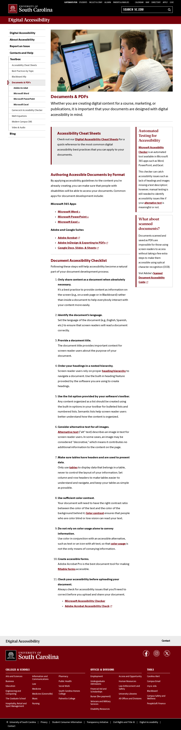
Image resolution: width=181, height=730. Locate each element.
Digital (29, 20)
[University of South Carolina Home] (30, 9)
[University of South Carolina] (32, 655)
